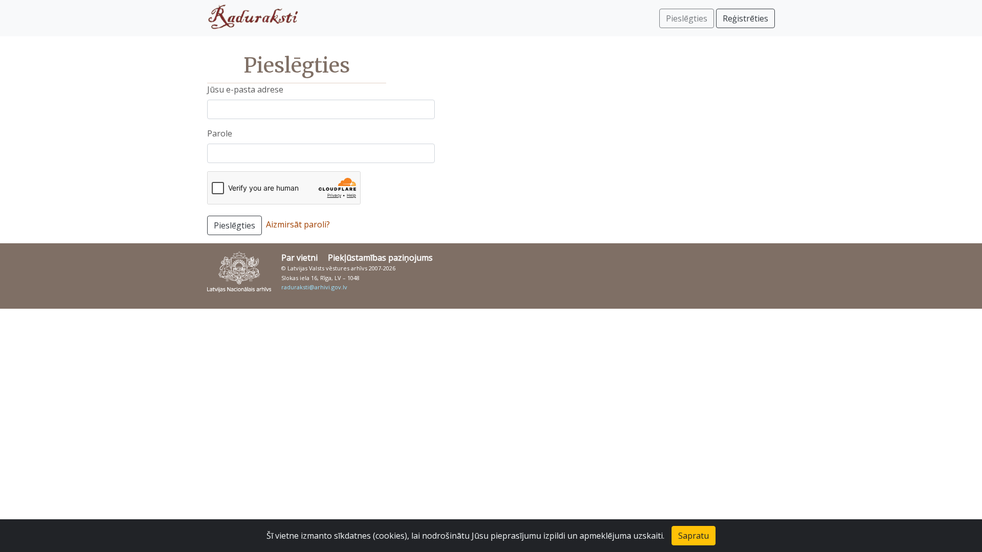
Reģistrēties (745, 18)
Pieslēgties (234, 225)
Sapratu (693, 535)
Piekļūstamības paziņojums (380, 257)
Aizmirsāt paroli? (298, 224)
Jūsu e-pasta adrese (245, 89)
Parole (219, 133)
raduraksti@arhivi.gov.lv (314, 287)
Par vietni (299, 257)
